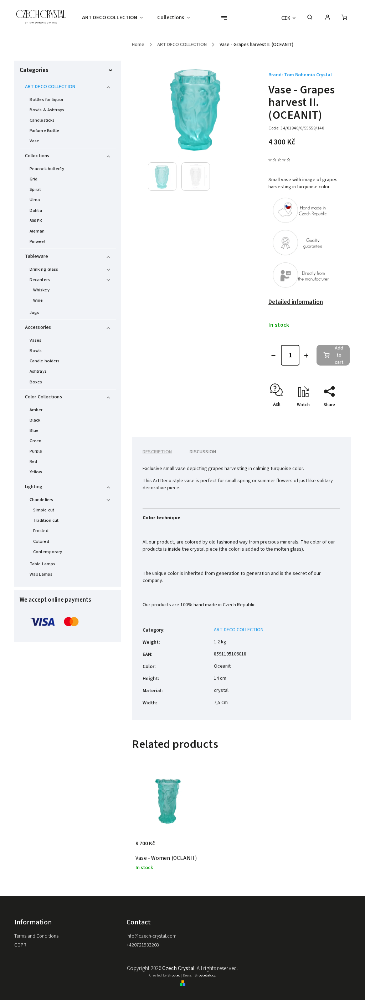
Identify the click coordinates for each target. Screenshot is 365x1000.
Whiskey (41, 290)
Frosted (40, 530)
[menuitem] (116, 18)
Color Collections (43, 396)
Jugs (34, 312)
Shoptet (174, 975)
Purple (36, 451)
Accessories (38, 327)
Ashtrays (38, 371)
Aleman (37, 231)
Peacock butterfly (47, 168)
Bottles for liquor (46, 99)
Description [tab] (157, 451)
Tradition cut (45, 520)
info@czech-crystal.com (151, 936)
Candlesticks (42, 120)
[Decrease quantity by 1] (273, 355)
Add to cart (339, 355)
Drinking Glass (44, 269)
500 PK (36, 221)
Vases (36, 340)
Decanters (40, 279)
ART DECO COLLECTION (50, 86)
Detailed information (295, 302)
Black (35, 420)
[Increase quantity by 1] (306, 355)
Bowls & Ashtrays (47, 110)
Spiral (35, 189)
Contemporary (47, 552)
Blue (34, 430)
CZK (286, 18)
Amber (36, 410)
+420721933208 (143, 945)
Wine (38, 300)
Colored (41, 541)
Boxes (36, 382)
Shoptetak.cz (205, 975)
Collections (37, 155)
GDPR (20, 945)
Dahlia (36, 210)
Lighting (33, 486)
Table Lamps (42, 564)
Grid (33, 179)
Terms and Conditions (36, 936)
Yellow (36, 472)
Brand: (300, 74)
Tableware (36, 256)
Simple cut (43, 510)
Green (36, 441)
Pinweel (37, 241)
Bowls (36, 350)
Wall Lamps (41, 574)
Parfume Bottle (44, 130)
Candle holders (45, 361)
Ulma (35, 200)
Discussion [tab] (203, 451)
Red (33, 461)
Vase (34, 141)
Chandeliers (41, 499)
